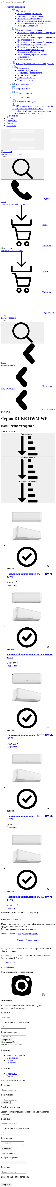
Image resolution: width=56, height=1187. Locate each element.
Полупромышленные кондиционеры (34, 21)
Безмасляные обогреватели (29, 73)
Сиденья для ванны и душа (30, 113)
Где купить (12, 120)
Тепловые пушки (25, 80)
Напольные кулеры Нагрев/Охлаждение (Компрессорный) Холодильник (36, 43)
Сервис (10, 118)
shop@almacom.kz (9, 967)
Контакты (11, 125)
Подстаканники (24, 59)
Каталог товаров (8, 318)
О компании (12, 116)
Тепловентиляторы (26, 78)
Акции (10, 123)
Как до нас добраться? (28, 933)
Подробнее (12, 585)
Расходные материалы (27, 26)
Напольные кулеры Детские (30, 47)
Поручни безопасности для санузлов (34, 111)
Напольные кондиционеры (29, 18)
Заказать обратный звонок (13, 204)
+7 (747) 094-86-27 (9, 963)
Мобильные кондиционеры (30, 16)
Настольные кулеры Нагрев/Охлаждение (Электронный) (30, 50)
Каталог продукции (16, 7)
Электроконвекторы (26, 75)
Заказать (6, 1102)
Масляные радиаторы (27, 70)
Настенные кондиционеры (29, 13)
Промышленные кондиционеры (32, 23)
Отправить (6, 1040)
